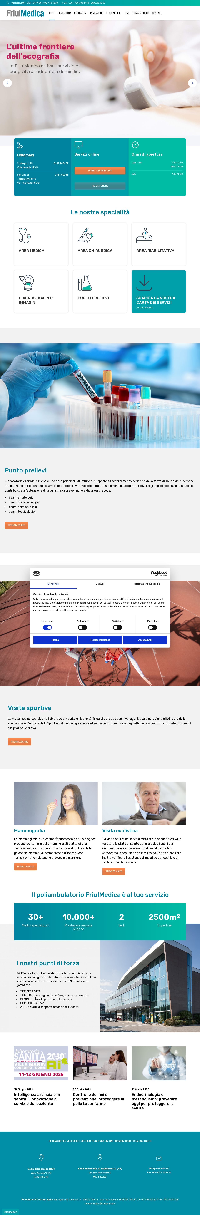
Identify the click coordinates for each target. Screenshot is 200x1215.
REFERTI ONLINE (100, 186)
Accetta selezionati (100, 640)
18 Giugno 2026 (23, 1089)
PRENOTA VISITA (25, 866)
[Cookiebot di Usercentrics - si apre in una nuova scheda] (153, 573)
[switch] (82, 627)
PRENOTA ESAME (16, 525)
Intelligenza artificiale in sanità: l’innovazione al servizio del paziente (37, 1099)
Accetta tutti (145, 640)
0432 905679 (61, 163)
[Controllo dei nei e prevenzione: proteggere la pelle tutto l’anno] (100, 1063)
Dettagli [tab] (100, 583)
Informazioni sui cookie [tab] (147, 583)
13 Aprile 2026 (140, 1089)
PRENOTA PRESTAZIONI (100, 170)
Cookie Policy (108, 1203)
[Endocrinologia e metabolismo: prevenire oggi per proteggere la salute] (159, 1063)
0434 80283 (61, 174)
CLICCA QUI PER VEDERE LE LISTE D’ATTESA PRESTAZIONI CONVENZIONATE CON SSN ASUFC (100, 1141)
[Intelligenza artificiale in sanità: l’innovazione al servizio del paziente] (41, 1063)
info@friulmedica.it (159, 1168)
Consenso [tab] (53, 583)
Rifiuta (55, 640)
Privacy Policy (92, 1203)
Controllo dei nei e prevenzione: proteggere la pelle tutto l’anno (98, 1099)
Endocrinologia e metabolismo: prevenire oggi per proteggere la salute (154, 1101)
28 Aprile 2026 (82, 1089)
